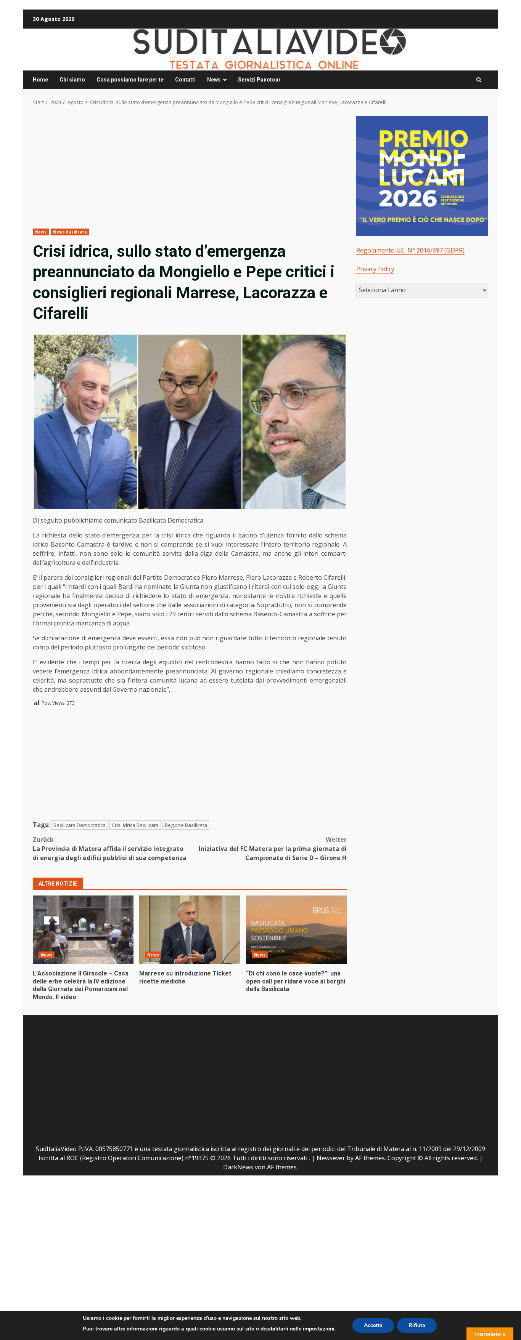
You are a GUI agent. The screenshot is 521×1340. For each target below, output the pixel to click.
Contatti (185, 80)
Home (40, 80)
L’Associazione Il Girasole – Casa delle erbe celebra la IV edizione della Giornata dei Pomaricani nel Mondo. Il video (83, 929)
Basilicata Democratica (79, 825)
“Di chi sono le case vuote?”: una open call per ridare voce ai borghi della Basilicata (296, 929)
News (214, 80)
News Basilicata (70, 232)
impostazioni (318, 1328)
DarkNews (238, 1167)
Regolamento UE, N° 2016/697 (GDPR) (410, 250)
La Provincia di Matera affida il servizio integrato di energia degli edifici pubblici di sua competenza (110, 848)
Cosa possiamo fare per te (130, 80)
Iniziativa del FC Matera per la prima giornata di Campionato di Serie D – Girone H (273, 848)
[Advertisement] (190, 172)
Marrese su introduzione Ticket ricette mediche (189, 929)
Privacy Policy (375, 269)
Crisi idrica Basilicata (135, 825)
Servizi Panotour (259, 80)
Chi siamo (72, 80)
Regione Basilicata (186, 825)
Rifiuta (416, 1325)
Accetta (373, 1325)
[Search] (478, 80)
